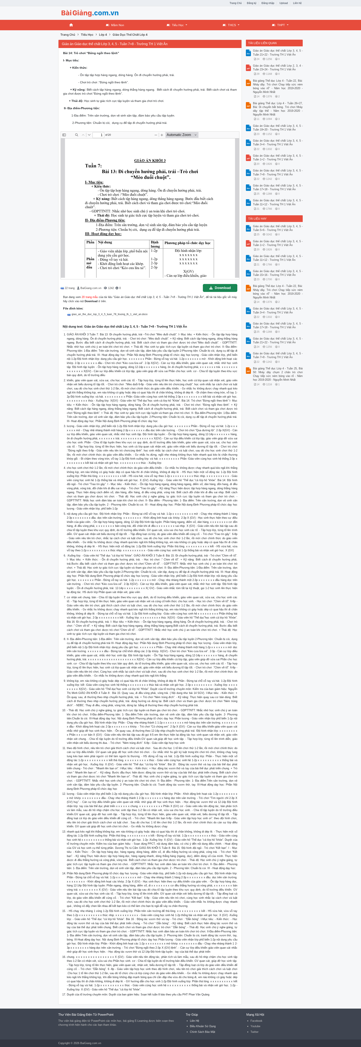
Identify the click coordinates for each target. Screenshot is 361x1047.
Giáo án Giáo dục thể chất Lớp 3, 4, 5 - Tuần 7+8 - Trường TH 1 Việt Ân (278, 172)
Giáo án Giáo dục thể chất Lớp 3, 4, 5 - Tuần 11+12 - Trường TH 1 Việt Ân (278, 202)
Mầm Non (117, 25)
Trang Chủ (236, 3)
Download (223, 288)
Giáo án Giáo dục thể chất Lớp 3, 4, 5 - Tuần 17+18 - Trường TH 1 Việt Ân (278, 187)
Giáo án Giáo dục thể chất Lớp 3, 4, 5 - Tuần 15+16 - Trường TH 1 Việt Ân (278, 273)
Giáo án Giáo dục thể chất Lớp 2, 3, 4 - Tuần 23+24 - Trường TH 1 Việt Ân (278, 67)
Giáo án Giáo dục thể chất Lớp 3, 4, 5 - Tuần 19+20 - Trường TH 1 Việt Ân (278, 127)
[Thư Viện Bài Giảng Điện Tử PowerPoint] (91, 12)
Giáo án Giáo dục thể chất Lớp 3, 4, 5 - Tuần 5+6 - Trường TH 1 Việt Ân (278, 228)
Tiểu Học (178, 25)
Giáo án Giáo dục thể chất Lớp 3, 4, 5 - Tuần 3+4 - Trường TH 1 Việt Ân (278, 142)
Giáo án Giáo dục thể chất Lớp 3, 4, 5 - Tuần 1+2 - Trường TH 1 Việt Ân (278, 157)
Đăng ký (251, 3)
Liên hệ (297, 3)
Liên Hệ (194, 1020)
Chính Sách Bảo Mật (202, 1031)
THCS (232, 25)
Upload (284, 3)
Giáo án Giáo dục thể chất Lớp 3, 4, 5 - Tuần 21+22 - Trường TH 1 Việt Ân (278, 52)
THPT (281, 25)
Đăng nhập (268, 3)
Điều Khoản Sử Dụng (203, 1026)
